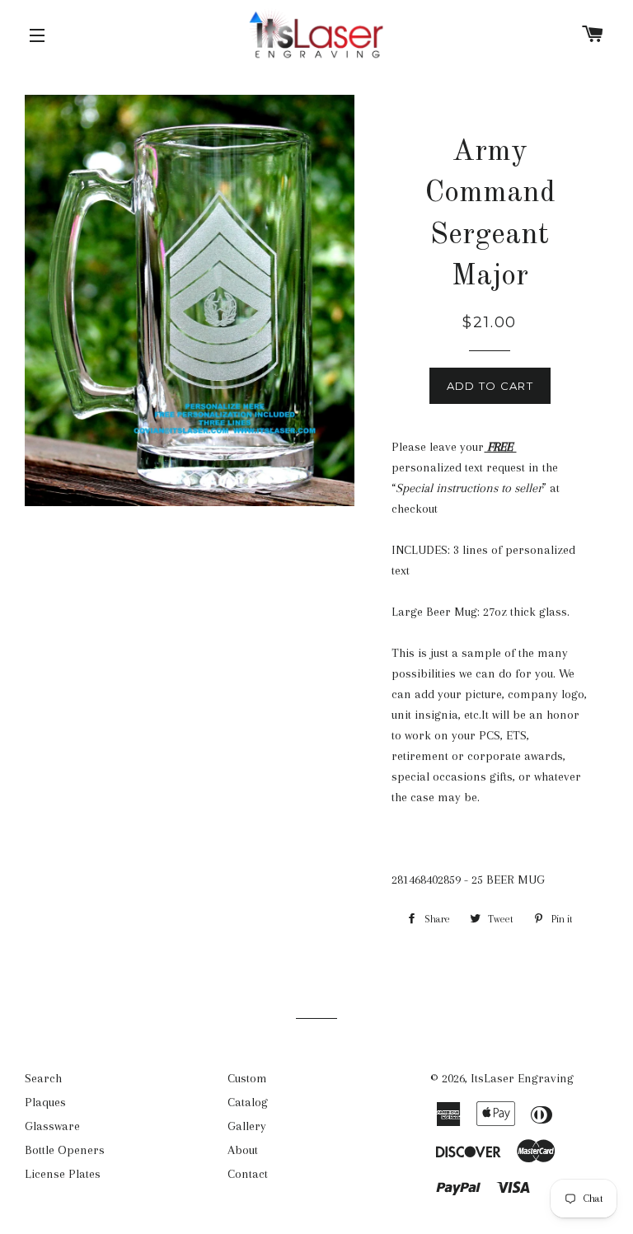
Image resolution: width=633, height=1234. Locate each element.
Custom (247, 1078)
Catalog (247, 1102)
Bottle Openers (65, 1150)
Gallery (246, 1126)
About (242, 1150)
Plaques (45, 1102)
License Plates (63, 1173)
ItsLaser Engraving (522, 1078)
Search (43, 1078)
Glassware (52, 1126)
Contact (247, 1173)
